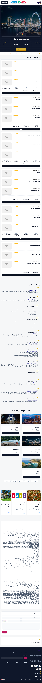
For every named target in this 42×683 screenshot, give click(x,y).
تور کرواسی (25, 663)
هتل (38, 53)
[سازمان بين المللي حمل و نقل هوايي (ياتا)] (37, 666)
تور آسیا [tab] (22, 657)
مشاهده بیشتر (25, 665)
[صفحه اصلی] (39, 2)
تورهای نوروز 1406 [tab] (13, 657)
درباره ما (26, 652)
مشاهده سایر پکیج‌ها (21, 49)
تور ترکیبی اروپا (25, 660)
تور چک (17, 663)
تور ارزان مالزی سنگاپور (29, 556)
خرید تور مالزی (31, 538)
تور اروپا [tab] (25, 657)
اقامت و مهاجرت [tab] (7, 657)
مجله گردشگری (15, 652)
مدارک (20, 53)
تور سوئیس (8, 662)
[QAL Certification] (40, 669)
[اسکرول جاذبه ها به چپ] (2, 503)
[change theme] (10, 2)
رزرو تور (21, 92)
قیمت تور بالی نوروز (30, 576)
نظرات (3, 53)
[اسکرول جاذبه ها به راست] (40, 503)
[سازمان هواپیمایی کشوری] (40, 666)
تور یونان (17, 662)
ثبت (4, 632)
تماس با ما (20, 652)
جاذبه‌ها (14, 53)
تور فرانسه (25, 662)
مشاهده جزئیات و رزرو (31, 432)
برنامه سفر (26, 53)
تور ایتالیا (8, 660)
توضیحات (8, 53)
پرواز (32, 53)
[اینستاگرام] (40, 677)
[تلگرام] (35, 677)
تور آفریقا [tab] (18, 657)
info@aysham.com (37, 674)
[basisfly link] (3, 679)
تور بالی (32, 570)
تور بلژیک (8, 663)
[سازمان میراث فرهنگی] (35, 666)
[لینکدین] (36, 677)
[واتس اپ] (38, 677)
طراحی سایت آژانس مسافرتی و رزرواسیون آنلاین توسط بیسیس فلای (33, 679)
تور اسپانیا (17, 660)
